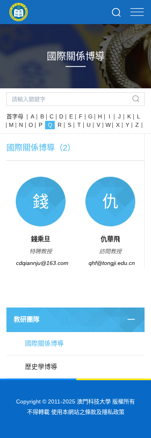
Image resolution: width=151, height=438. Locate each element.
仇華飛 (110, 239)
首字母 (14, 116)
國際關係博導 (44, 343)
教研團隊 (26, 319)
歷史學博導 (41, 366)
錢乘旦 (40, 239)
